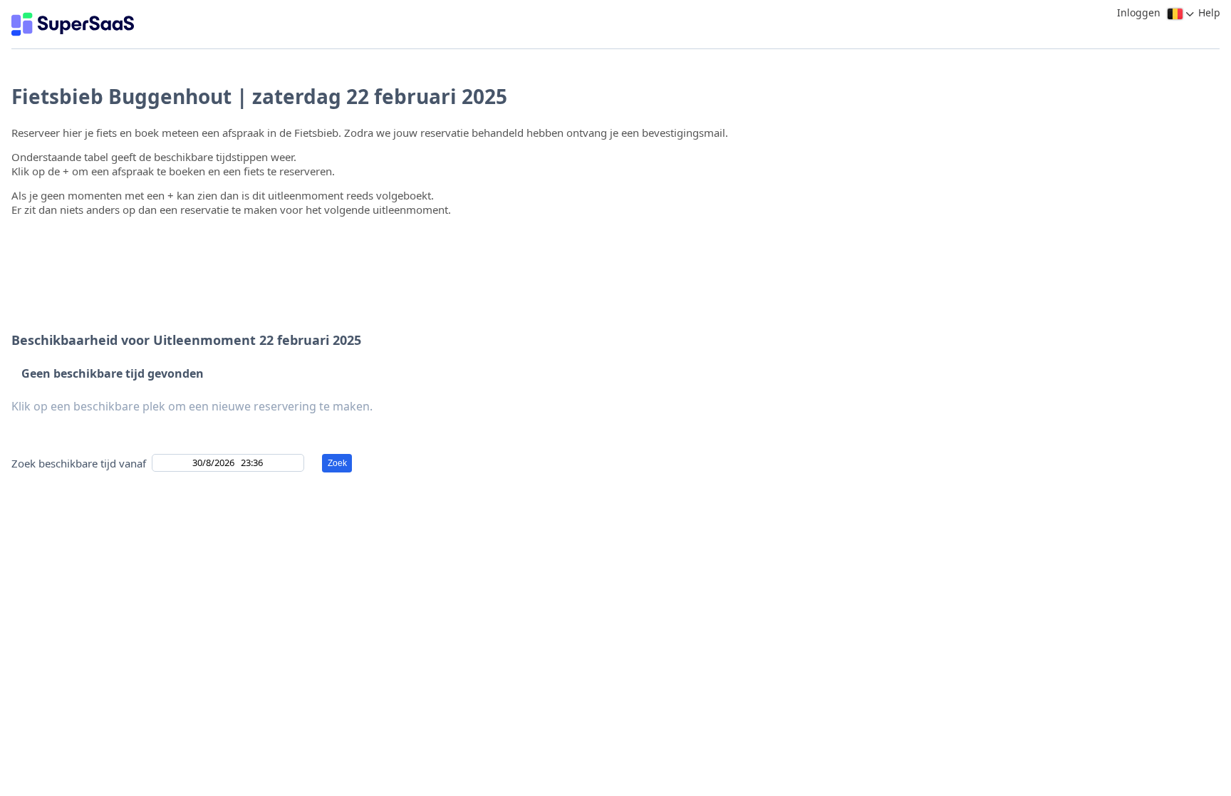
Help (1209, 12)
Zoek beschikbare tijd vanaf (78, 463)
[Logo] (72, 24)
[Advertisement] (612, 248)
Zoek (337, 463)
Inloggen (1138, 12)
